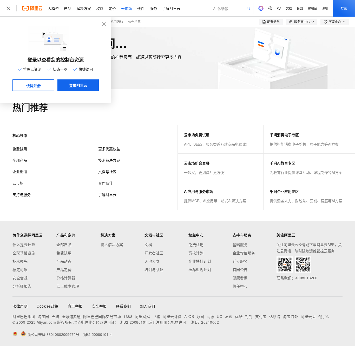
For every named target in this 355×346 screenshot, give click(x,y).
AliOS (189, 316)
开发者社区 (153, 252)
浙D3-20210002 (205, 322)
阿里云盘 (308, 316)
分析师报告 (21, 286)
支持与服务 (21, 194)
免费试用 (19, 148)
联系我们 (123, 306)
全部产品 (19, 160)
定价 (112, 8)
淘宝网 (43, 316)
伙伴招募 (134, 21)
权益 (99, 8)
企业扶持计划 (199, 261)
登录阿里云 (78, 85)
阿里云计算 (172, 316)
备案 (300, 8)
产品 (67, 8)
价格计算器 (65, 277)
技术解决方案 (109, 160)
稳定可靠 (20, 269)
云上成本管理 (67, 286)
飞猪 (156, 316)
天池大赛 (152, 261)
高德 (210, 316)
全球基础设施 (23, 252)
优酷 (238, 316)
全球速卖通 (71, 316)
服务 (153, 8)
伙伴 (140, 8)
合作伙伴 (105, 183)
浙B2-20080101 (133, 322)
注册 (325, 8)
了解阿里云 (171, 8)
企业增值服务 (244, 252)
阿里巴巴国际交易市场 (102, 316)
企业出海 (19, 171)
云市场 (126, 8)
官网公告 (240, 269)
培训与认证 (153, 269)
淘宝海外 (290, 316)
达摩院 (275, 316)
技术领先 (20, 261)
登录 (344, 8)
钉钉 (249, 316)
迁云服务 (240, 261)
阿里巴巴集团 (23, 316)
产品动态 (63, 261)
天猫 (55, 316)
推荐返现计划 (199, 269)
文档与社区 (107, 171)
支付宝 (261, 316)
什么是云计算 (23, 244)
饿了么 (324, 316)
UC (219, 316)
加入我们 (147, 306)
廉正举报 (75, 306)
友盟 (228, 316)
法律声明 (20, 306)
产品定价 (63, 269)
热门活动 (116, 21)
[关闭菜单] (8, 8)
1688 (127, 316)
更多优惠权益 (109, 148)
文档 (289, 8)
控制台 (312, 8)
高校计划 (195, 252)
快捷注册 (33, 85)
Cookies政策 (47, 306)
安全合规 (20, 277)
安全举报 (99, 306)
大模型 (53, 8)
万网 (200, 316)
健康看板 (240, 277)
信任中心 (240, 286)
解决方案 (83, 8)
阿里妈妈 (142, 316)
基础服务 (240, 244)
